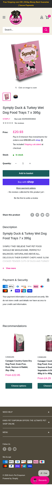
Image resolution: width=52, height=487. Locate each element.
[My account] (41, 17)
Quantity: (7, 163)
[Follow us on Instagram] (9, 449)
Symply (6, 119)
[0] (47, 17)
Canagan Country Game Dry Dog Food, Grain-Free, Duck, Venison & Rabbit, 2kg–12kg (18, 365)
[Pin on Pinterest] (37, 215)
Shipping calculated (32, 144)
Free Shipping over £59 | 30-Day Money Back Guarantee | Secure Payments (26, 3)
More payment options (26, 188)
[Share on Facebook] (32, 215)
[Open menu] (4, 17)
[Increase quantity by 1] (30, 163)
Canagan (9, 357)
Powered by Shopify (10, 478)
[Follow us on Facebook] (4, 449)
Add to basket (26, 173)
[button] (26, 197)
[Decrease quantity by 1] (16, 163)
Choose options (18, 386)
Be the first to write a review (26, 198)
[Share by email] (47, 215)
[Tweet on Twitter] (42, 215)
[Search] (46, 30)
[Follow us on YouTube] (15, 449)
